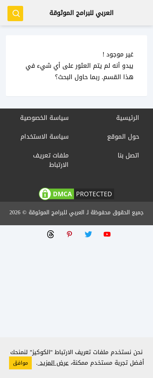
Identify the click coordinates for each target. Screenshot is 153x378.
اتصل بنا (128, 155)
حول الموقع (123, 136)
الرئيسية (127, 118)
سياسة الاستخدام (44, 136)
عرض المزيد (53, 362)
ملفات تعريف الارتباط (51, 160)
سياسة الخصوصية (44, 118)
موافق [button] (20, 363)
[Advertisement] (76, 301)
